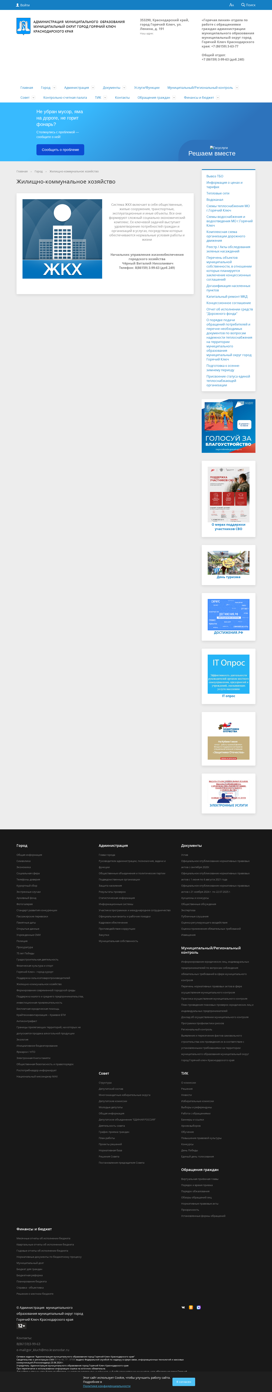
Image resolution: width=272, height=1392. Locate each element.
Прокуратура (25, 947)
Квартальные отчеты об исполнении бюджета (45, 1244)
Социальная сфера (28, 873)
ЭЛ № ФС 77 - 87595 (65, 1359)
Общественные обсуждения (198, 904)
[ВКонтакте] (184, 1308)
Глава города (107, 855)
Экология (22, 1039)
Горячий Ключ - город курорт (35, 972)
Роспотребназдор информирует (37, 1070)
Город (45, 87)
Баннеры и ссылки (192, 1119)
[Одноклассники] (192, 1308)
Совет (25, 97)
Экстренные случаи (29, 892)
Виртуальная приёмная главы (199, 1179)
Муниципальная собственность (118, 941)
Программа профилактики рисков (202, 1023)
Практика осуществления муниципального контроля (214, 998)
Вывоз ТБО (214, 176)
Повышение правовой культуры (201, 1138)
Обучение (187, 1132)
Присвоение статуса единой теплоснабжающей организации (228, 380)
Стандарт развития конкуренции (37, 910)
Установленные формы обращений (203, 1216)
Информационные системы (116, 904)
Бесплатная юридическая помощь (38, 1008)
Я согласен (183, 1382)
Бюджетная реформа (30, 1275)
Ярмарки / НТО (26, 1052)
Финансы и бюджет (199, 97)
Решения (187, 1089)
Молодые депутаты (111, 1107)
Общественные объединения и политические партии (132, 873)
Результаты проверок (112, 892)
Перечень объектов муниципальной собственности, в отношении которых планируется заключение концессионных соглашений (229, 268)
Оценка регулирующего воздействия (204, 922)
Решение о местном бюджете (35, 1293)
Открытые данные (28, 928)
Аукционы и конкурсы (195, 898)
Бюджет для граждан (29, 1269)
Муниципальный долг (30, 1263)
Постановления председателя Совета (121, 1162)
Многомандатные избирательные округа (124, 1095)
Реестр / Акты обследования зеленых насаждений (228, 249)
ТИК (98, 97)
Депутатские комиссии (113, 1101)
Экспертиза (188, 910)
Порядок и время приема (197, 1185)
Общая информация (29, 855)
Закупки (104, 935)
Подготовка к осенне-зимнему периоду (223, 367)
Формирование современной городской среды (46, 990)
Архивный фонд (26, 898)
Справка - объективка (30, 1287)
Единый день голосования (197, 1156)
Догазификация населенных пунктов (228, 288)
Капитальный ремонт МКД (227, 296)
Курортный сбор (27, 885)
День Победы (189, 1150)
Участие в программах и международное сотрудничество (135, 910)
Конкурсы (187, 1144)
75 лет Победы (25, 953)
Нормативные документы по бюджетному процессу (49, 1257)
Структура (105, 1082)
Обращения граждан (154, 97)
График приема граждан (114, 1132)
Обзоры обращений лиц (196, 1197)
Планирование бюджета (32, 1281)
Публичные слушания (194, 916)
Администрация (76, 87)
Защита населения (110, 885)
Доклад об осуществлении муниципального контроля (215, 1017)
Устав (184, 855)
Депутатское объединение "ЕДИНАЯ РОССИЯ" (127, 1119)
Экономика (24, 867)
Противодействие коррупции (117, 928)
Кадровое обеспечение (113, 922)
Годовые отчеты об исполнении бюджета (42, 1250)
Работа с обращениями (195, 1113)
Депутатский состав (111, 1089)
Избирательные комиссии (197, 1101)
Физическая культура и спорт (35, 965)
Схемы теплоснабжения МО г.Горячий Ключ (228, 208)
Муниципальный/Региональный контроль (200, 87)
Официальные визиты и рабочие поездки (125, 916)
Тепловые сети (217, 193)
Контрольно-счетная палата (65, 97)
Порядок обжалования (195, 1191)
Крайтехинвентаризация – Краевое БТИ (41, 1015)
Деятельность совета (112, 1125)
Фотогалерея (25, 904)
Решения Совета (109, 1156)
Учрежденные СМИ (29, 935)
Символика (23, 861)
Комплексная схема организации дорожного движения (225, 236)
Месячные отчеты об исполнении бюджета (43, 1238)
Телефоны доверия (28, 879)
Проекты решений (110, 1144)
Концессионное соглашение (228, 303)
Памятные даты (26, 922)
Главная (27, 87)
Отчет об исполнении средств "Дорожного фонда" (229, 311)
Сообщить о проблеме (60, 150)
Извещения (188, 935)
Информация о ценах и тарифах (224, 184)
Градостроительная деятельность (38, 959)
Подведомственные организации (119, 879)
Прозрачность (190, 1209)
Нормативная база (110, 1150)
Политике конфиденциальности (107, 1386)
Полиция (22, 941)
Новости (186, 1095)
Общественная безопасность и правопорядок (45, 1064)
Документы (111, 87)
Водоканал (214, 199)
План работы (107, 1138)
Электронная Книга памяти (33, 1058)
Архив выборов (191, 1125)
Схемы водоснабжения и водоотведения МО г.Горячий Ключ (229, 221)
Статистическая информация (117, 898)
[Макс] (200, 1308)
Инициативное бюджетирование (37, 1045)
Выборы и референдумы (196, 1107)
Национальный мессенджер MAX (37, 1076)
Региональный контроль (196, 1029)
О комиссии (188, 1082)
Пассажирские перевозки (32, 916)
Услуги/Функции (146, 87)
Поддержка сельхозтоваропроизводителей (43, 978)
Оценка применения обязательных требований (211, 928)
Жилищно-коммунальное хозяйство (74, 171)
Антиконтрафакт (27, 1021)
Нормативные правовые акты (199, 1203)
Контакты (122, 97)
